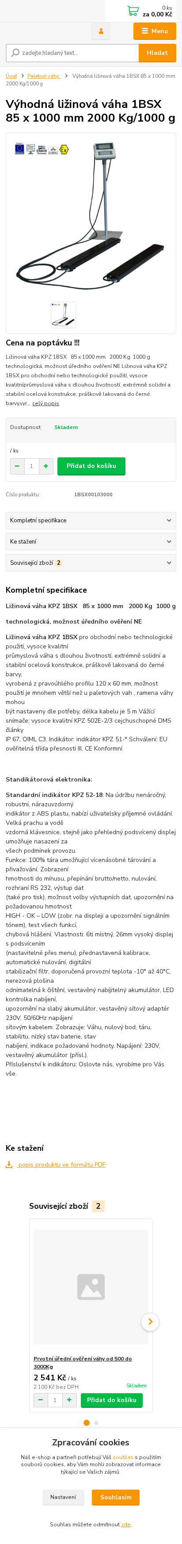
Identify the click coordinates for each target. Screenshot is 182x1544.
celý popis (45, 403)
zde (126, 1524)
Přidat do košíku (91, 466)
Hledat (157, 53)
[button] (86, 1423)
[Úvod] (41, 31)
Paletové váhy (44, 76)
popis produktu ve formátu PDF (61, 1165)
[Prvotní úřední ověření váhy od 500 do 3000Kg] (91, 1286)
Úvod (11, 76)
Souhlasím (116, 1497)
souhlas (123, 1457)
